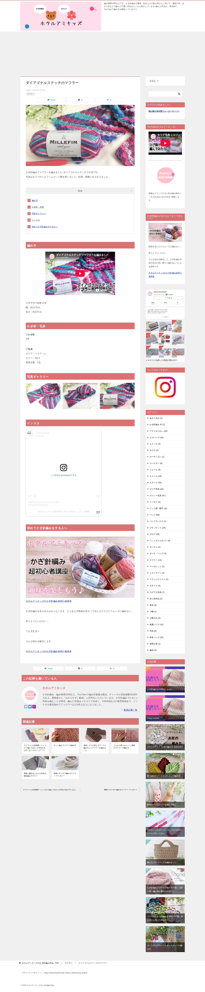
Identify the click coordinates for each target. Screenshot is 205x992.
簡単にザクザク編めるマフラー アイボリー (65, 774)
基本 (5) (153, 605)
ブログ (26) (155, 534)
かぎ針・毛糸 (38, 207)
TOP (40, 963)
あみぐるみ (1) (156, 418)
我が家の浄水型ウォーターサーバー (164, 111)
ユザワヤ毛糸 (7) (157, 592)
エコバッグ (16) (157, 437)
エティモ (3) (155, 444)
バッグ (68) (155, 515)
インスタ (36, 220)
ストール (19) (156, 476)
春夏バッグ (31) (157, 624)
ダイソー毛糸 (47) (158, 495)
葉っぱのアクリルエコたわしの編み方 (163, 776)
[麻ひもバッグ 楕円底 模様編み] (165, 841)
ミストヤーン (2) (157, 573)
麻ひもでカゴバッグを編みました (161, 862)
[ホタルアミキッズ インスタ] (165, 396)
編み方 (35, 200)
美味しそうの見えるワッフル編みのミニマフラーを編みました (95, 747)
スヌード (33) (156, 482)
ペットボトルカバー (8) (160, 540)
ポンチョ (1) (155, 547)
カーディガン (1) (157, 457)
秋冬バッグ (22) (157, 637)
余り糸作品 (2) (156, 599)
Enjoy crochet (153, 718)
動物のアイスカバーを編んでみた (161, 805)
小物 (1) (153, 611)
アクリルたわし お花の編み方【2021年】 (165, 747)
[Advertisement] (102, 52)
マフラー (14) (156, 560)
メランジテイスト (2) (159, 579)
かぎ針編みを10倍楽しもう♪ (159, 689)
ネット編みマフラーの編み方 (65, 745)
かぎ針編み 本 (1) (157, 424)
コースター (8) (156, 463)
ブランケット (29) (158, 528)
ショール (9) (155, 470)
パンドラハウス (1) (158, 521)
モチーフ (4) (155, 586)
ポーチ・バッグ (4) (158, 553)
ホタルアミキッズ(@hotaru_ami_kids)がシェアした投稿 (63, 511)
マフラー (30, 94)
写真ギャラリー (39, 213)
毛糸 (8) (153, 631)
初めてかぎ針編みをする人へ (45, 227)
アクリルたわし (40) (158, 431)
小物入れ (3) (155, 618)
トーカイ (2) (155, 502)
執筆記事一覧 (130, 710)
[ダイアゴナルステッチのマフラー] (80, 163)
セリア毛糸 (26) (157, 489)
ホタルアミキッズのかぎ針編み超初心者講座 (49, 601)
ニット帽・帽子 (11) (158, 508)
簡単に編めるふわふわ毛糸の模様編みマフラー (35, 774)
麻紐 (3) (153, 650)
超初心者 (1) (155, 644)
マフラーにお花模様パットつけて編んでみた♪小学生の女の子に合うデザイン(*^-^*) (35, 747)
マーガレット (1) (157, 566)
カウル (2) (154, 450)
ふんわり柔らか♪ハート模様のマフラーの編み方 (124, 746)
